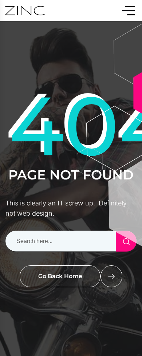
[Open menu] (128, 10)
